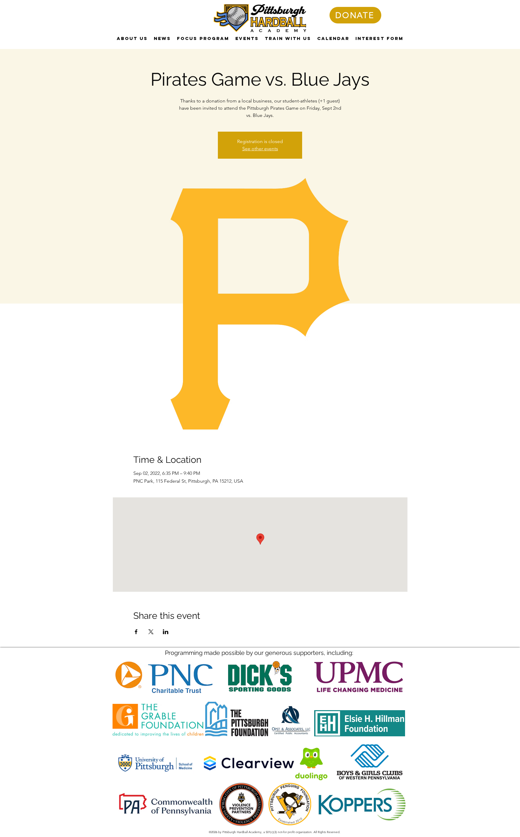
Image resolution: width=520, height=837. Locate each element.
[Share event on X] (151, 631)
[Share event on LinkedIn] (166, 631)
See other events (260, 148)
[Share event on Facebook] (136, 631)
